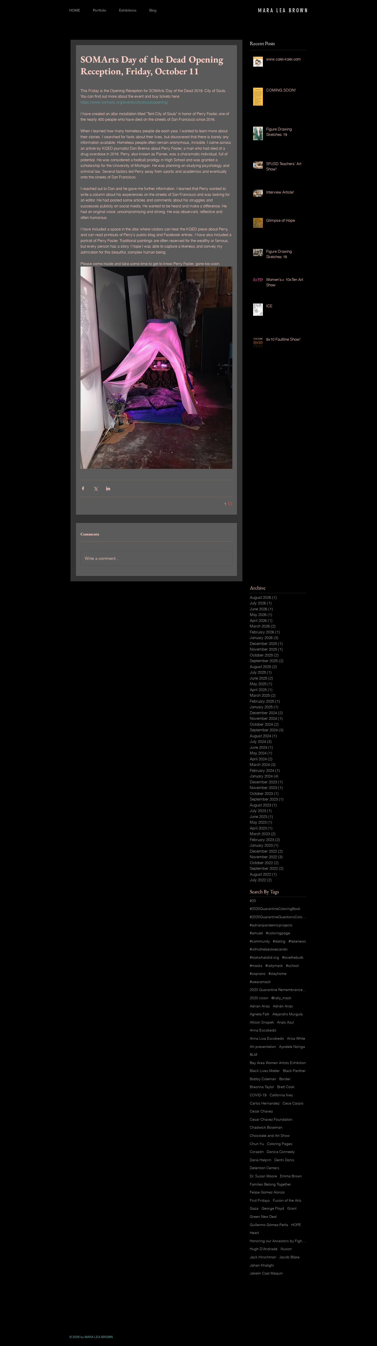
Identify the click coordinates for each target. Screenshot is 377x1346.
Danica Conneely (281, 1151)
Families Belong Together (270, 1184)
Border (285, 1079)
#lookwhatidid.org (264, 957)
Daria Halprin (260, 1160)
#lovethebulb (292, 957)
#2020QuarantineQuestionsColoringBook (278, 917)
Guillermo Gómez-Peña (269, 1224)
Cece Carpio (293, 1103)
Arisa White (296, 1038)
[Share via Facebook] (83, 488)
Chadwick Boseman (266, 1127)
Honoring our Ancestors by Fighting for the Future (278, 1241)
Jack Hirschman (263, 1257)
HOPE (296, 1224)
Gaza (254, 1208)
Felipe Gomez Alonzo (267, 1192)
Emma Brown (291, 1176)
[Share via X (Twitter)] (95, 488)
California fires (281, 1095)
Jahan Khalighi (262, 1265)
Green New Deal (263, 1216)
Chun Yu (257, 1143)
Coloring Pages (279, 1143)
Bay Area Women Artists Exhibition (278, 1062)
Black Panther (294, 1070)
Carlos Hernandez (265, 1103)
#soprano (257, 973)
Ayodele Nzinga (292, 1046)
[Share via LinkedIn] (108, 488)
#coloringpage (278, 933)
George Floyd (273, 1208)
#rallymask (274, 965)
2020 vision (259, 998)
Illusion (286, 1249)
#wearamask (260, 981)
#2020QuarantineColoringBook (275, 908)
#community (260, 941)
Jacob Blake (289, 1257)
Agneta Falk (259, 1014)
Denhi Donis (284, 1160)
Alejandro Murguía (287, 1014)
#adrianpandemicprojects (271, 925)
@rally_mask (281, 998)
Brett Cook (285, 1087)
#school (292, 965)
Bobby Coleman (263, 1079)
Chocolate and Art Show (270, 1135)
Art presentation (263, 1046)
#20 (253, 900)
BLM (253, 1054)
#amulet (256, 933)
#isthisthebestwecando (268, 949)
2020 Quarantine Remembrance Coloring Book (278, 989)
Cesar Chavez (261, 1111)
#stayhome (277, 973)
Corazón (257, 1151)
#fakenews (297, 941)
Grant (291, 1208)
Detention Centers (264, 1168)
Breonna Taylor (262, 1087)
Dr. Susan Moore (263, 1176)
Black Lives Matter (265, 1070)
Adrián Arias (283, 1006)
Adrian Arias (260, 1006)
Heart (254, 1232)
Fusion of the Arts (287, 1200)
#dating (279, 941)
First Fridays (260, 1200)
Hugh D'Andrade (263, 1249)
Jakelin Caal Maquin (266, 1273)
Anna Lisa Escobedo (267, 1038)
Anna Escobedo (263, 1030)
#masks (256, 965)
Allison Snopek (262, 1022)
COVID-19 (258, 1095)
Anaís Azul (285, 1022)
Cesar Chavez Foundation (271, 1119)
